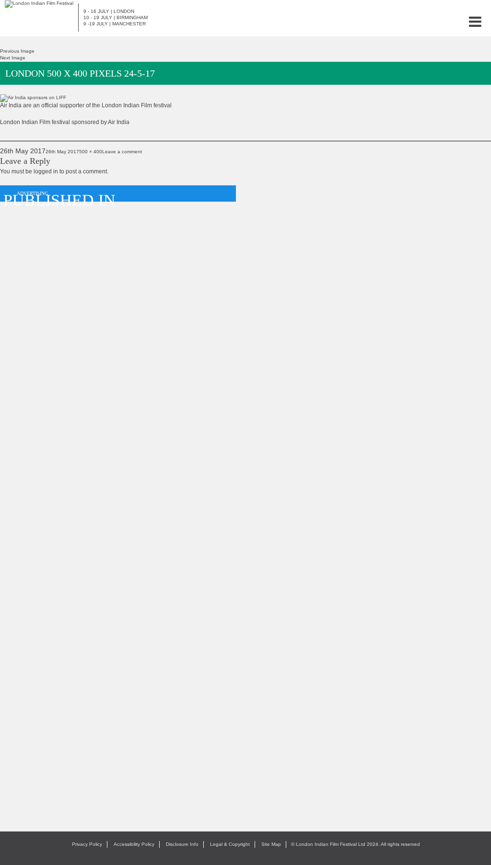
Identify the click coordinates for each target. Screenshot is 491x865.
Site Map (271, 844)
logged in (46, 171)
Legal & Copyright (230, 844)
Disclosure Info (182, 844)
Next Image (12, 57)
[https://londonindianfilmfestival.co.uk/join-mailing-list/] (39, 3)
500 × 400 (90, 151)
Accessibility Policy (134, 844)
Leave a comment (122, 151)
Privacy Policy (87, 844)
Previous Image (17, 51)
